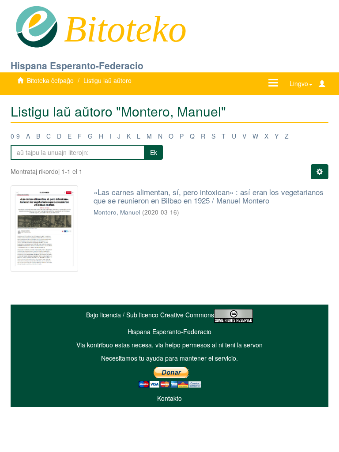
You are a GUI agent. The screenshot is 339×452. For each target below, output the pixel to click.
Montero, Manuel (117, 212)
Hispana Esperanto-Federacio (77, 65)
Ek (153, 152)
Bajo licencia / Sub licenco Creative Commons (150, 314)
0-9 (15, 136)
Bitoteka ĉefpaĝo (50, 80)
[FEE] (36, 26)
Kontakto (169, 398)
